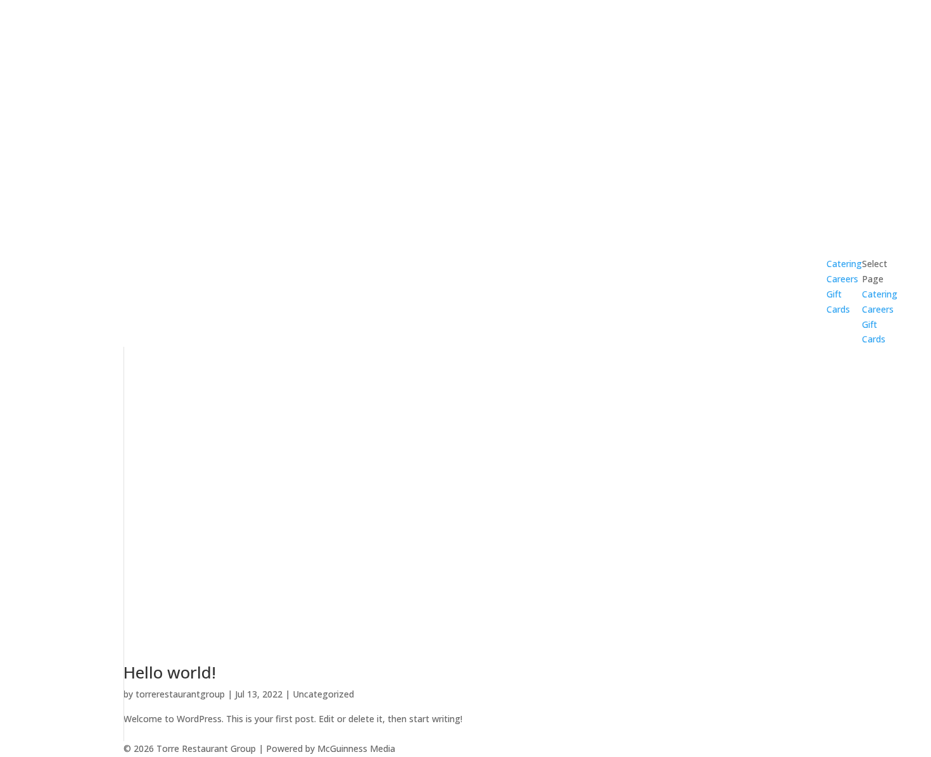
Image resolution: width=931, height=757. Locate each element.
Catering (879, 294)
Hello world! (170, 672)
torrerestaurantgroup (180, 694)
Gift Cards (838, 301)
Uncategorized (323, 694)
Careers (842, 279)
